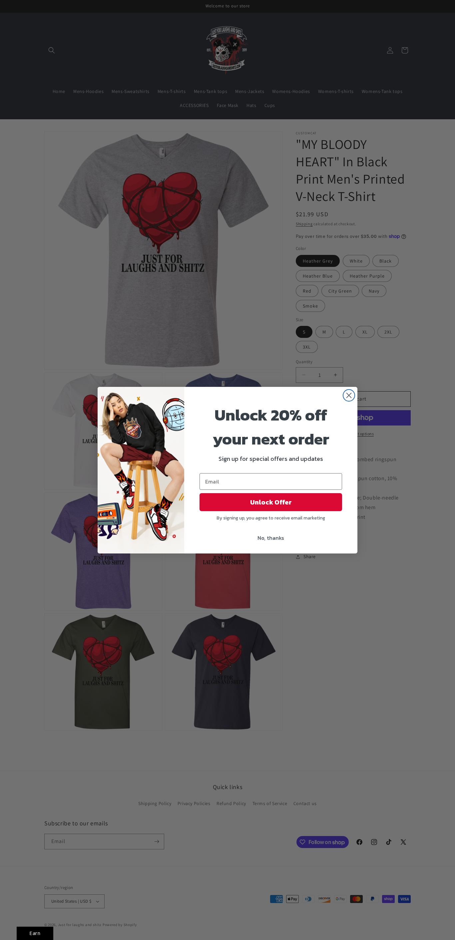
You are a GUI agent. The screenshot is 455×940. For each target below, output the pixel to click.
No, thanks (270, 538)
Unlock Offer (271, 502)
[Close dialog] (349, 395)
